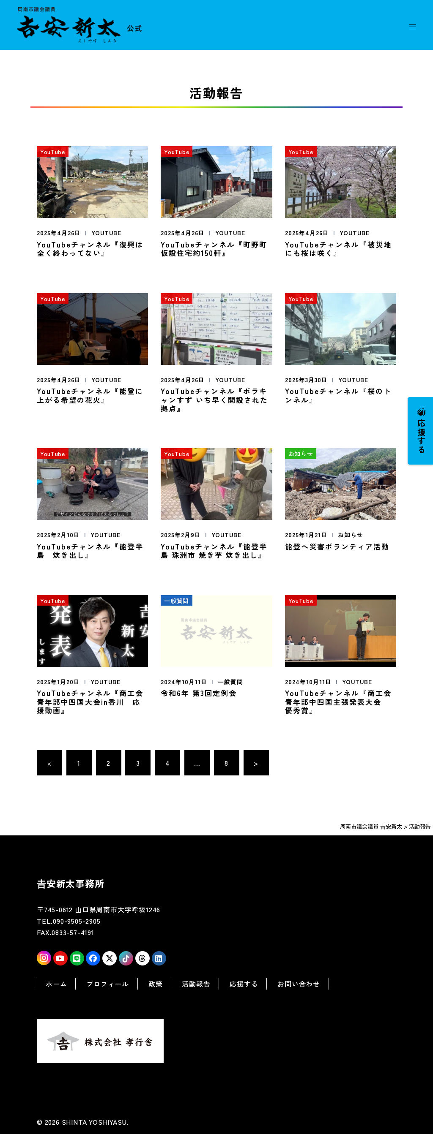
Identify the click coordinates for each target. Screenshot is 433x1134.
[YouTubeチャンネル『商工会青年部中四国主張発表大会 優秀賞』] (340, 630)
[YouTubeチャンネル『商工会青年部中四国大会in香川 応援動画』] (92, 630)
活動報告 (196, 984)
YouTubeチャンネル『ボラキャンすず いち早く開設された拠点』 (214, 399)
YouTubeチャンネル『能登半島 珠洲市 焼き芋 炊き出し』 (214, 550)
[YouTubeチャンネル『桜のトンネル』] (340, 328)
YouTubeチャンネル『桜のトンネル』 (338, 395)
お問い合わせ (298, 984)
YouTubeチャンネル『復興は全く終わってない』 (90, 248)
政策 (155, 984)
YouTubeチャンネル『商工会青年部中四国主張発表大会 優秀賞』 (338, 701)
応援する (422, 436)
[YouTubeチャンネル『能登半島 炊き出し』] (92, 483)
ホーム (56, 984)
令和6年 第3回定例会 (199, 693)
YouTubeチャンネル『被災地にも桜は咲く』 (338, 248)
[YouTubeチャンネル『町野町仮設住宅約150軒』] (216, 181)
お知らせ (350, 534)
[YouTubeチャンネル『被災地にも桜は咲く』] (340, 181)
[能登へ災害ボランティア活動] (340, 483)
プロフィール (107, 984)
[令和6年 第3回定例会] (216, 630)
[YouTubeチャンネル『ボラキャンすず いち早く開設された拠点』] (216, 328)
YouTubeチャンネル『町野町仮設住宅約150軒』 (214, 248)
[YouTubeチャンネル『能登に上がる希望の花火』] (92, 328)
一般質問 (230, 681)
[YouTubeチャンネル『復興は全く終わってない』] (92, 181)
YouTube (106, 232)
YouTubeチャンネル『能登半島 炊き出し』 (90, 550)
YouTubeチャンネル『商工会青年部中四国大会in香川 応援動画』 (90, 701)
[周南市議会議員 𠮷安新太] (79, 24)
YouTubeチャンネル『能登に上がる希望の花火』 (90, 395)
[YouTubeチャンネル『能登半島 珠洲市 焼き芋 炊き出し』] (216, 483)
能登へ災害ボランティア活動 (337, 546)
